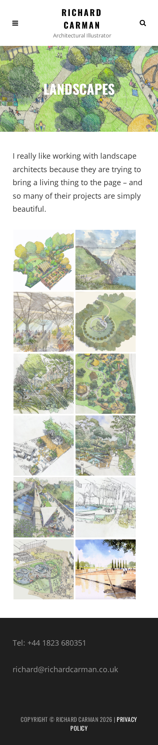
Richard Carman (82, 18)
